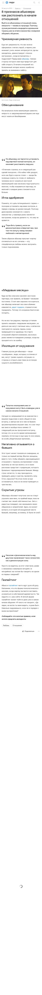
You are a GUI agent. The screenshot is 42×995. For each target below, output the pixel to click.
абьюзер (25, 59)
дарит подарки (18, 307)
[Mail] (7, 2)
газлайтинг (13, 585)
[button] (21, 86)
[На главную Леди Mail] (11, 2)
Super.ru (17, 8)
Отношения (27, 8)
